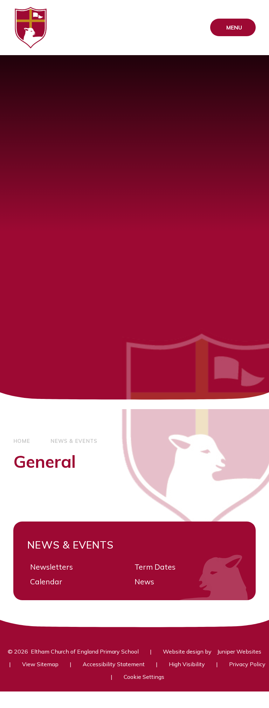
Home (21, 441)
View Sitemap (40, 664)
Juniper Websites (239, 651)
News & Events (73, 441)
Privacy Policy (247, 664)
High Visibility (187, 664)
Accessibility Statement (114, 664)
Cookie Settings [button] (144, 676)
